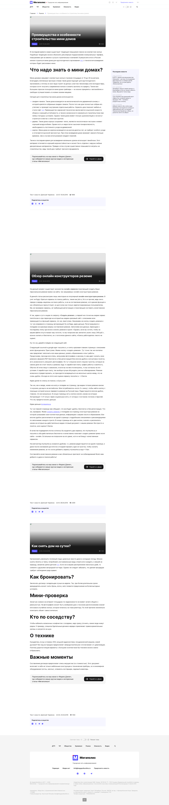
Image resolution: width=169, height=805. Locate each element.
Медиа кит (66, 768)
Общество (45, 7)
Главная (32, 13)
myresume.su (46, 404)
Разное (41, 13)
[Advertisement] (68, 177)
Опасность (67, 7)
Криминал (56, 7)
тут (81, 60)
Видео (77, 7)
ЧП (38, 7)
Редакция (55, 768)
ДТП (31, 7)
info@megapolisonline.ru (82, 768)
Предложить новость (127, 2)
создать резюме (53, 412)
